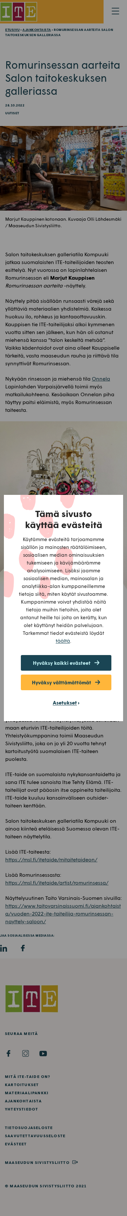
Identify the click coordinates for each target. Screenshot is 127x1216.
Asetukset (65, 702)
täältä (63, 640)
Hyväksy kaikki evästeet (62, 663)
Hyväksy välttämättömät (61, 682)
